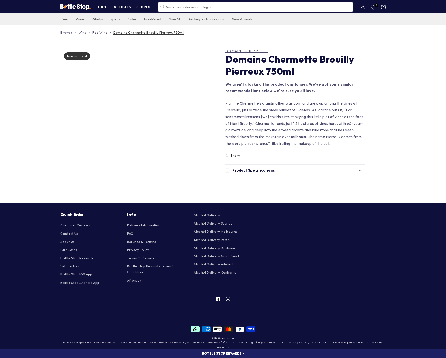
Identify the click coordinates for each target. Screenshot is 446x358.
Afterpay (134, 280)
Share (235, 155)
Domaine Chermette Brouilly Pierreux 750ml (148, 32)
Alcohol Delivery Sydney (213, 223)
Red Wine (100, 32)
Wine (83, 32)
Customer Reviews (75, 225)
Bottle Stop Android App (79, 283)
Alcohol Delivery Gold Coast (216, 256)
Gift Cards (68, 250)
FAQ (130, 234)
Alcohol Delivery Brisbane (214, 248)
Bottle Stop (228, 337)
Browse (66, 32)
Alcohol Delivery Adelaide (214, 264)
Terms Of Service (141, 258)
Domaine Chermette (246, 51)
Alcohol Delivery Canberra (215, 272)
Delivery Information (143, 225)
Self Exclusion (71, 266)
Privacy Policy (138, 250)
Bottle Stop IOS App (76, 274)
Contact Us (69, 234)
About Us (67, 242)
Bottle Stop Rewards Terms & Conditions (150, 269)
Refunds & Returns (141, 242)
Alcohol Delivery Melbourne (216, 231)
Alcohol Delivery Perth (212, 240)
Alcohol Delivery (207, 215)
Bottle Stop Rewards (76, 258)
